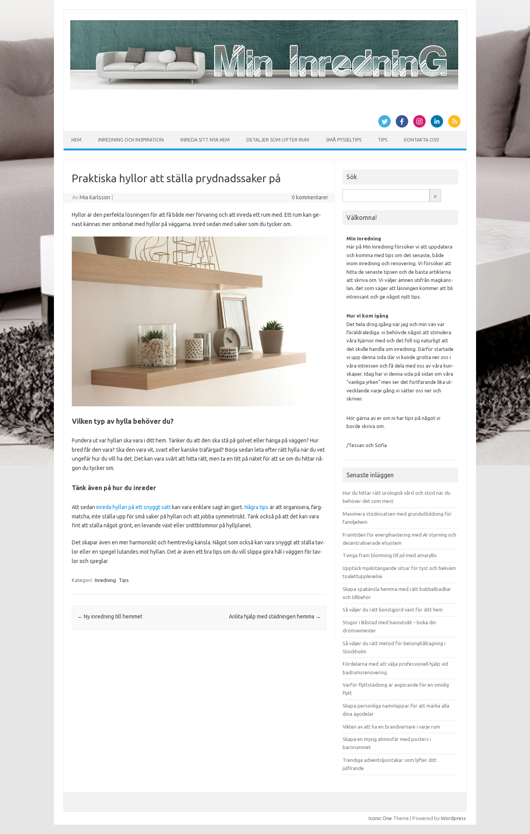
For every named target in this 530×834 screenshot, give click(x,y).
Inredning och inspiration (131, 139)
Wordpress (453, 818)
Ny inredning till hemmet (109, 616)
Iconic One (380, 818)
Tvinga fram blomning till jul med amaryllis (390, 555)
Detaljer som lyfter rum (277, 139)
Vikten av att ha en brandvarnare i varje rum (391, 726)
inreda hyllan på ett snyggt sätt (133, 507)
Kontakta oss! (421, 139)
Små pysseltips (343, 139)
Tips (382, 139)
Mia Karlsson (95, 197)
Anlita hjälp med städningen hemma (275, 616)
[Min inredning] (264, 88)
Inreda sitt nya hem (205, 139)
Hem (76, 139)
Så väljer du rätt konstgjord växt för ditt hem (393, 609)
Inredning (105, 580)
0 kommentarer (310, 197)
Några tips (256, 507)
